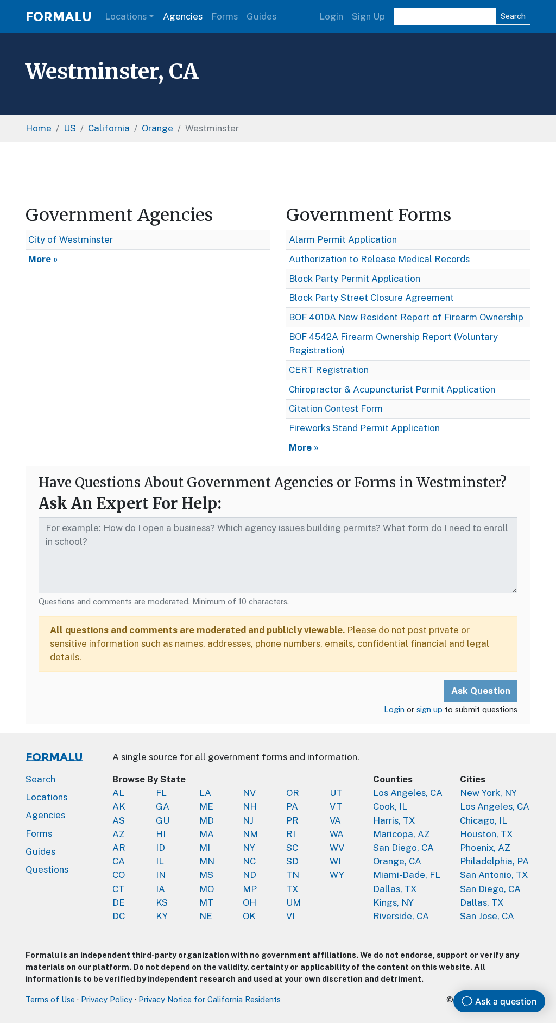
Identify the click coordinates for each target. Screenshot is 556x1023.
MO (206, 888)
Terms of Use (50, 999)
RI (290, 834)
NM (250, 834)
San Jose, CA (487, 916)
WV (337, 847)
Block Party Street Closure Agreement (371, 297)
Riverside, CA (401, 916)
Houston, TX (486, 834)
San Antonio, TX (494, 874)
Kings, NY (393, 902)
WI (335, 861)
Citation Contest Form (336, 408)
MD (206, 820)
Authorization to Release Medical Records (379, 259)
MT (206, 902)
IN (161, 874)
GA (162, 806)
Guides (261, 16)
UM (293, 902)
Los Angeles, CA (408, 792)
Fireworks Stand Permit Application (364, 427)
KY (162, 916)
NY (249, 847)
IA (160, 888)
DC (118, 916)
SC (292, 847)
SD (292, 861)
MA (206, 834)
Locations (126, 16)
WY (337, 874)
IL (160, 861)
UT (336, 792)
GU (162, 820)
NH (250, 806)
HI (161, 834)
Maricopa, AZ (401, 834)
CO (118, 874)
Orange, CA (397, 861)
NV (249, 792)
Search (513, 16)
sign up (429, 709)
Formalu (59, 16)
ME (206, 806)
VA (335, 820)
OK (249, 916)
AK (118, 806)
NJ (248, 820)
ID (160, 847)
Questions (47, 869)
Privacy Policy (106, 999)
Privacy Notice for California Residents (209, 999)
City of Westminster (70, 239)
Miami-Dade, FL (406, 874)
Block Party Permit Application (354, 278)
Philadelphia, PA (494, 861)
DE (118, 902)
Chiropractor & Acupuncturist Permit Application (392, 389)
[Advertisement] (278, 175)
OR (292, 792)
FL (161, 792)
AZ (118, 834)
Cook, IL (390, 806)
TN (292, 874)
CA (118, 861)
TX (292, 888)
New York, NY (488, 792)
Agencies (183, 16)
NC (249, 861)
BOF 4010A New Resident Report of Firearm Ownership (406, 317)
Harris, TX (394, 820)
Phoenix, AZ (485, 847)
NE (205, 916)
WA (337, 834)
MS (206, 874)
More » (43, 259)
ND (249, 874)
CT (118, 888)
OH (249, 902)
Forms (224, 16)
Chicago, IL (483, 820)
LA (205, 792)
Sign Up (368, 16)
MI (204, 847)
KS (162, 902)
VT (336, 806)
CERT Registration (329, 369)
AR (118, 847)
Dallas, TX (395, 888)
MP (250, 888)
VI (290, 916)
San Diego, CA (403, 847)
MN (206, 861)
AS (118, 820)
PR (292, 820)
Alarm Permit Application (343, 239)
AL (118, 792)
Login (331, 16)
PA (292, 806)
